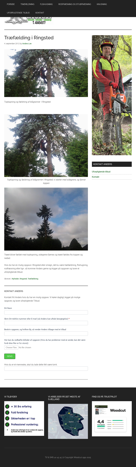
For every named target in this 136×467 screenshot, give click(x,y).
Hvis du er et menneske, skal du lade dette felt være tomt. (30, 364)
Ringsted (23, 279)
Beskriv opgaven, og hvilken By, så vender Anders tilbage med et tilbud (35, 329)
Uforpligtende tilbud (101, 171)
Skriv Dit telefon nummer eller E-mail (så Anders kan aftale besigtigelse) (36, 319)
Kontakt (95, 177)
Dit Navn (8, 308)
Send (9, 356)
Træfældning (33, 279)
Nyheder (15, 279)
